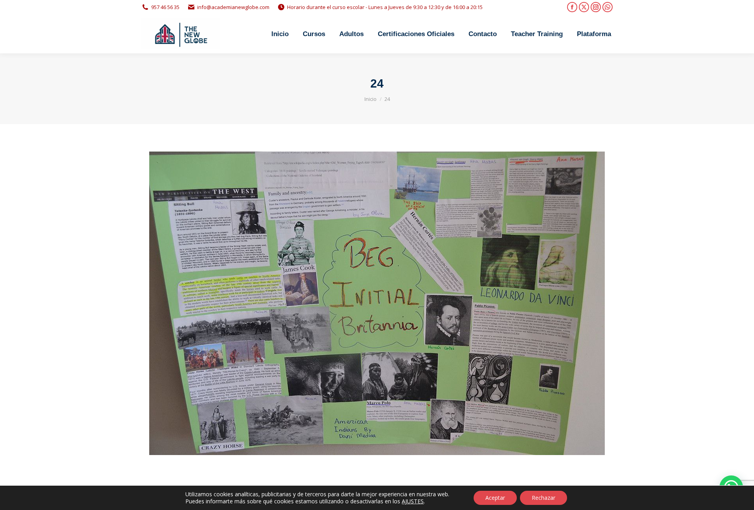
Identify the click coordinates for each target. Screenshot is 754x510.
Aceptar (495, 497)
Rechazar (543, 497)
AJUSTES (413, 501)
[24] (377, 303)
